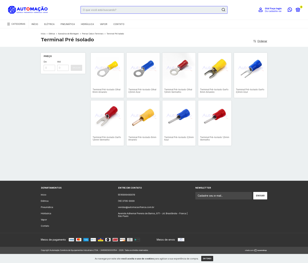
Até (59, 61)
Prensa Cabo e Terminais (93, 34)
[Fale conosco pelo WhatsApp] (290, 10)
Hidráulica (87, 24)
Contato (118, 24)
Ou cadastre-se (273, 11)
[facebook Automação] (160, 171)
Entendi (207, 258)
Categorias (18, 24)
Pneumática (68, 24)
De (45, 61)
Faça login (276, 8)
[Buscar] (223, 10)
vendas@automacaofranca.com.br (136, 207)
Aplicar (76, 68)
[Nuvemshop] (256, 250)
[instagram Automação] (147, 171)
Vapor (103, 24)
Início (35, 24)
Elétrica (49, 24)
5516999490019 (126, 194)
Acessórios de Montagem (68, 34)
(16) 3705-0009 (126, 201)
